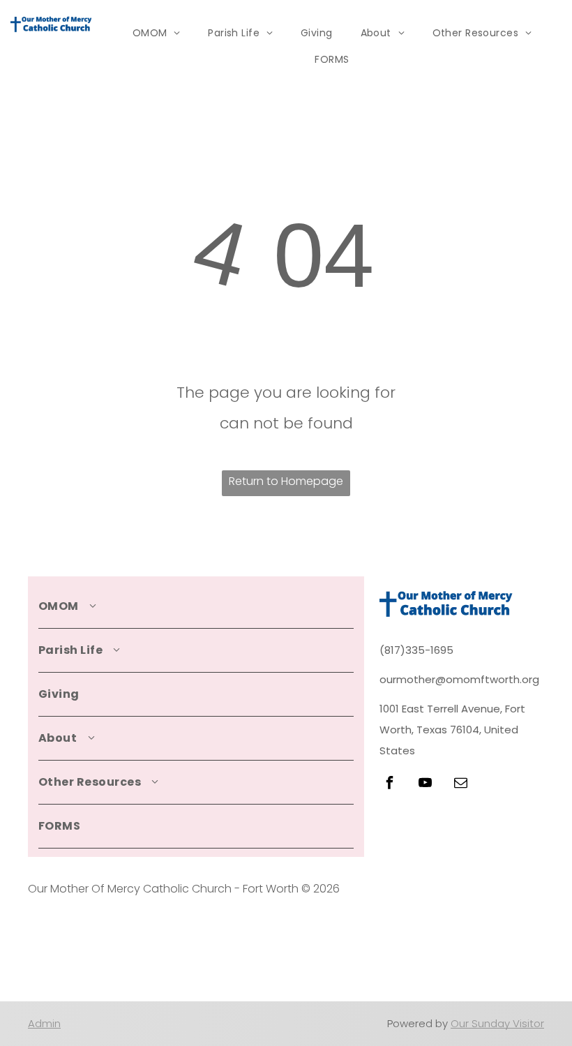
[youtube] (425, 784)
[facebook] (389, 784)
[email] (460, 784)
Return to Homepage (286, 481)
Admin (44, 1023)
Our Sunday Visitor (497, 1023)
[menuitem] (157, 33)
